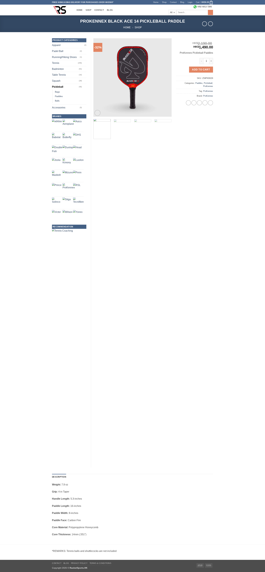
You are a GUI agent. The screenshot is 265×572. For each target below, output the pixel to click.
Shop (164, 2)
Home (155, 2)
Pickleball (208, 83)
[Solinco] (57, 203)
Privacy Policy (79, 563)
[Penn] (77, 175)
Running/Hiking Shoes (64, 57)
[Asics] (77, 124)
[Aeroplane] (68, 125)
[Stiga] (67, 202)
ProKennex (208, 86)
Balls (57, 100)
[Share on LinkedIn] (210, 102)
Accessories (58, 107)
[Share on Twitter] (193, 102)
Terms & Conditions (100, 563)
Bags (57, 92)
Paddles (199, 83)
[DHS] (77, 137)
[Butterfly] (68, 138)
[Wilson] (68, 215)
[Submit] (210, 12)
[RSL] (77, 186)
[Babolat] (57, 138)
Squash (56, 80)
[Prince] (56, 188)
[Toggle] (84, 51)
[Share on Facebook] (188, 102)
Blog (182, 2)
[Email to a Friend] (199, 102)
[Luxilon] (78, 163)
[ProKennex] (69, 189)
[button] (190, 2)
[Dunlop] (68, 151)
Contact (173, 2)
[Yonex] (78, 214)
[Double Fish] (57, 151)
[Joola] (56, 162)
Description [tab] (59, 477)
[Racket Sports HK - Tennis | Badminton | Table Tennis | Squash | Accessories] (61, 10)
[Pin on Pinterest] (204, 102)
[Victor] (56, 214)
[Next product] (204, 23)
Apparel (56, 45)
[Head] (77, 150)
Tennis (55, 63)
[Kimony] (68, 163)
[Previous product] (210, 23)
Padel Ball (57, 51)
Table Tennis (59, 74)
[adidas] (57, 124)
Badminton (58, 69)
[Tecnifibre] (78, 203)
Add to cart (201, 69)
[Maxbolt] (57, 176)
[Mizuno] (68, 176)
